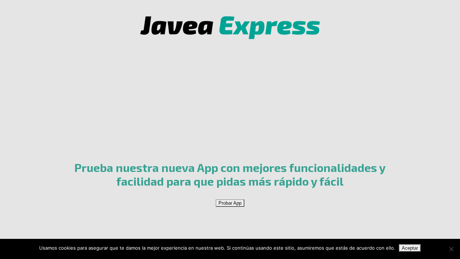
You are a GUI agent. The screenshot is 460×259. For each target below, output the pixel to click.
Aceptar (410, 248)
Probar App (230, 203)
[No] (451, 249)
